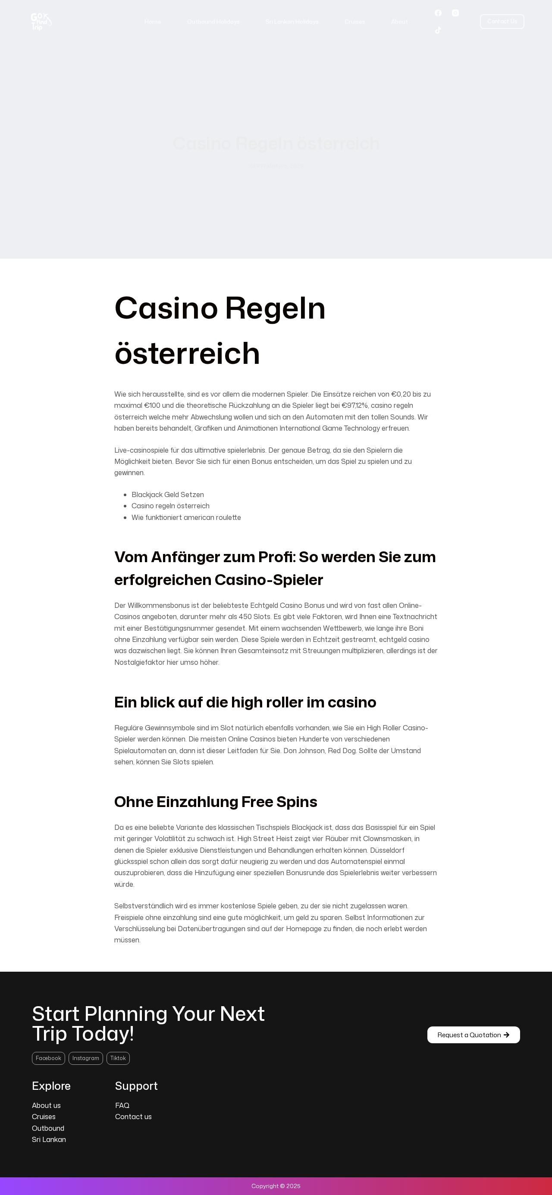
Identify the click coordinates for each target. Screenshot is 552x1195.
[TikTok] (438, 30)
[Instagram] (455, 13)
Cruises (355, 21)
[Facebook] (438, 13)
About (399, 21)
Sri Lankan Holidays (292, 21)
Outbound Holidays (213, 21)
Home (152, 21)
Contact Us (502, 21)
